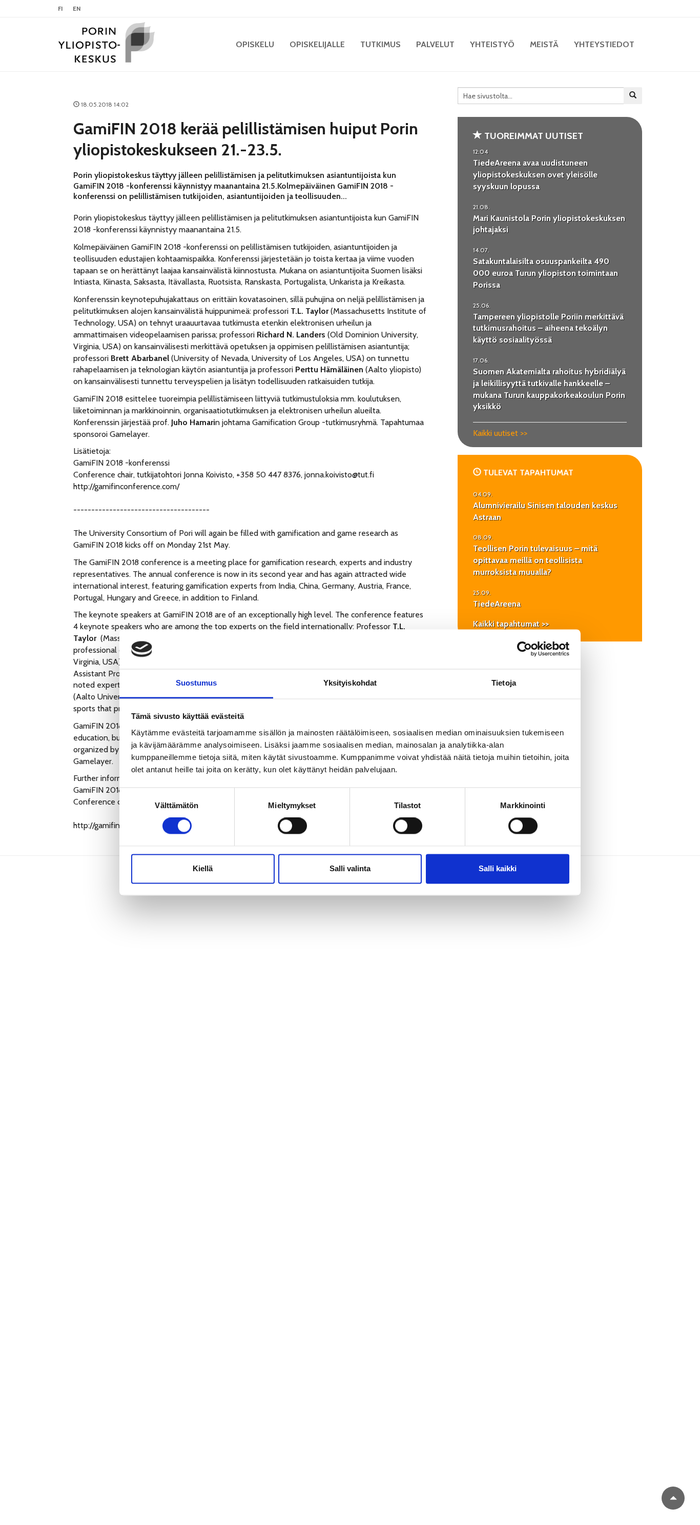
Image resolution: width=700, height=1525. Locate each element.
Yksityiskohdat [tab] (350, 682)
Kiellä (203, 868)
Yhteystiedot (604, 44)
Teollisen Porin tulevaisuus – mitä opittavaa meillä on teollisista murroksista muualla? (535, 560)
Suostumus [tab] (196, 682)
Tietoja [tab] (503, 682)
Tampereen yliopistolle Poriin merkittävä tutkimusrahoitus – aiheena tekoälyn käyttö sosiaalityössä (548, 328)
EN (76, 8)
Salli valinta (350, 868)
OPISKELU (255, 44)
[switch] (292, 826)
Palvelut (435, 44)
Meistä (544, 44)
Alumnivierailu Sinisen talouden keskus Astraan (545, 511)
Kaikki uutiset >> (500, 433)
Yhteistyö (492, 44)
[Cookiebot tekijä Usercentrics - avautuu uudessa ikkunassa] (524, 649)
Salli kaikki (498, 868)
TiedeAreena (497, 604)
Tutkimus (380, 44)
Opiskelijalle (317, 44)
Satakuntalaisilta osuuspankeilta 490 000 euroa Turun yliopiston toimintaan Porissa (545, 273)
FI (60, 8)
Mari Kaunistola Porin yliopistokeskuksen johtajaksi (549, 224)
